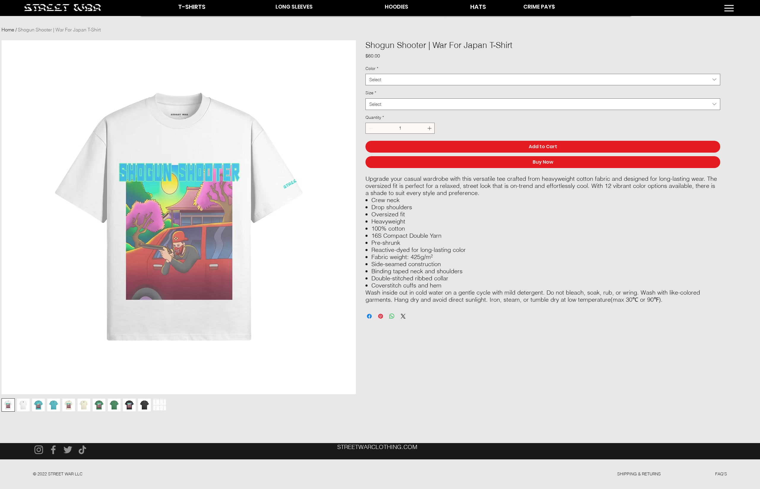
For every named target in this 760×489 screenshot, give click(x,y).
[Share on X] (403, 316)
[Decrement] (370, 128)
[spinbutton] (400, 128)
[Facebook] (53, 450)
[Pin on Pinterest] (380, 316)
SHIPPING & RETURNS (639, 474)
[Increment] (430, 128)
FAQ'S (721, 474)
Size (370, 92)
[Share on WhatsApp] (391, 316)
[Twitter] (68, 450)
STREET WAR (62, 8)
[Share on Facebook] (369, 316)
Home (7, 30)
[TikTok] (82, 450)
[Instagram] (39, 450)
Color (371, 68)
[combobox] (542, 79)
